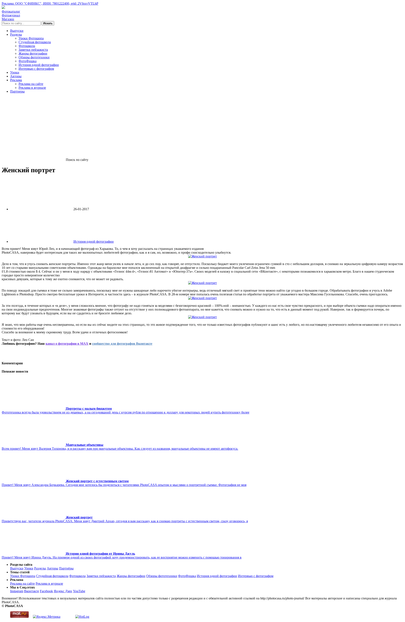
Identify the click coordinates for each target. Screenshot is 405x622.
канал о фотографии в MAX (67, 343)
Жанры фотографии (33, 53)
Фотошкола (27, 46)
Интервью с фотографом (36, 68)
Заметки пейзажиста (33, 49)
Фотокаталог (11, 11)
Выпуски (16, 30)
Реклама (16, 80)
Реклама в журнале (32, 87)
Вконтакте (31, 591)
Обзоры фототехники (34, 57)
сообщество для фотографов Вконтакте (122, 343)
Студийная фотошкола (35, 42)
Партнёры (66, 568)
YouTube (79, 591)
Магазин (8, 19)
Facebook (46, 591)
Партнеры (17, 91)
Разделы (16, 34)
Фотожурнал (11, 15)
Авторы (16, 76)
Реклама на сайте (31, 84)
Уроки (14, 72)
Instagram (16, 591)
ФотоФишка (27, 61)
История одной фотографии (39, 65)
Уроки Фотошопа (31, 38)
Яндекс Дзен (63, 591)
